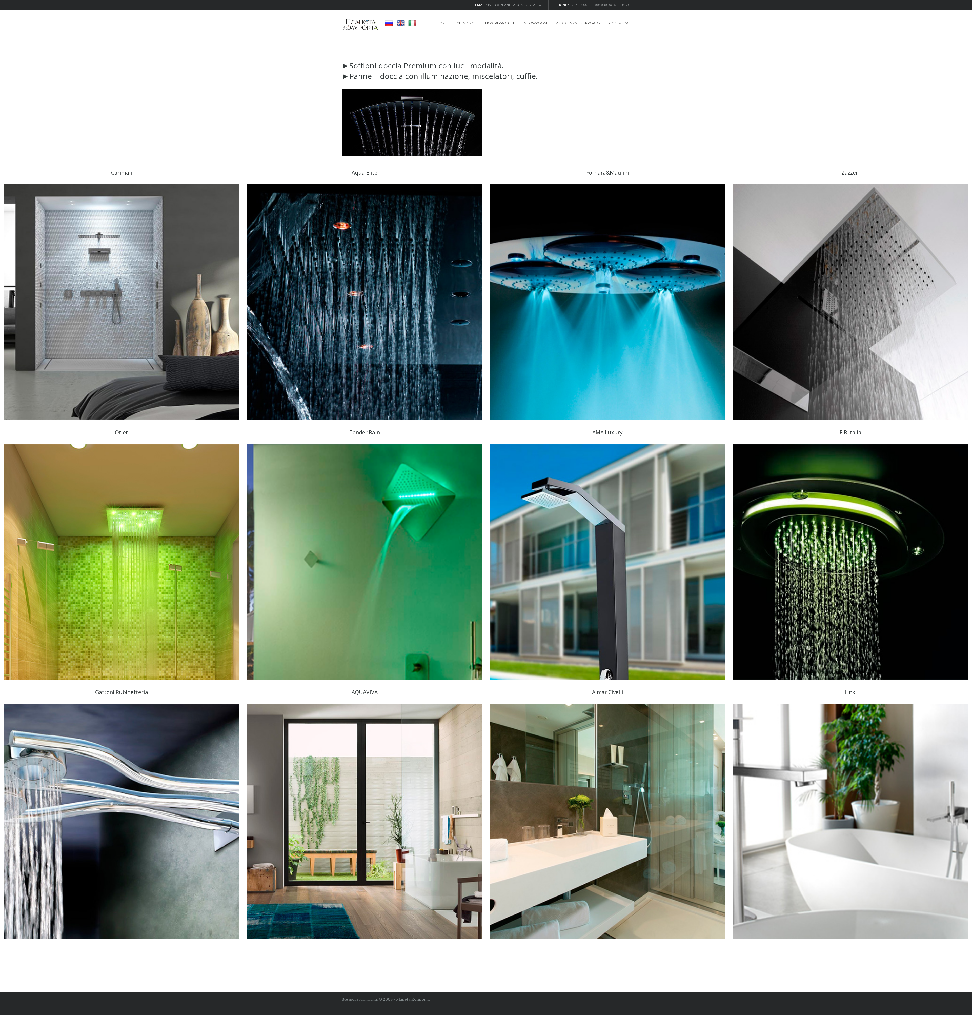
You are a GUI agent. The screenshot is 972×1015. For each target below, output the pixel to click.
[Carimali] (121, 302)
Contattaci (619, 23)
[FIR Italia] (850, 562)
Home (442, 23)
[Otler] (121, 562)
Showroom (535, 23)
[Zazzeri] (850, 302)
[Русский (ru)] (389, 23)
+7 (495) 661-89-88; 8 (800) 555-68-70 (600, 5)
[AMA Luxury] (607, 562)
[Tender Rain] (364, 562)
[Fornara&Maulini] (607, 302)
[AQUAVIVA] (364, 821)
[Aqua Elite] (364, 302)
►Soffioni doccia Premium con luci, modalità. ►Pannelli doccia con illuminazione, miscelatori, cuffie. (440, 70)
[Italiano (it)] (412, 23)
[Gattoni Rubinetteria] (121, 821)
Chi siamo (466, 23)
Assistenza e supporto (578, 23)
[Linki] (850, 821)
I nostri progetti (499, 23)
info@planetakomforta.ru (514, 5)
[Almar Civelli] (607, 821)
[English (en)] (401, 23)
